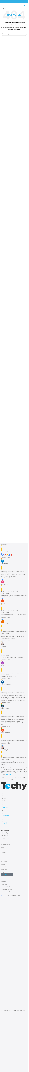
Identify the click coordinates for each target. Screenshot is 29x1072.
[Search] (22, 5)
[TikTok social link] (16, 1)
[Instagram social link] (14, 1)
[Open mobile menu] (1, 5)
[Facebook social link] (12, 1)
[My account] (26, 5)
